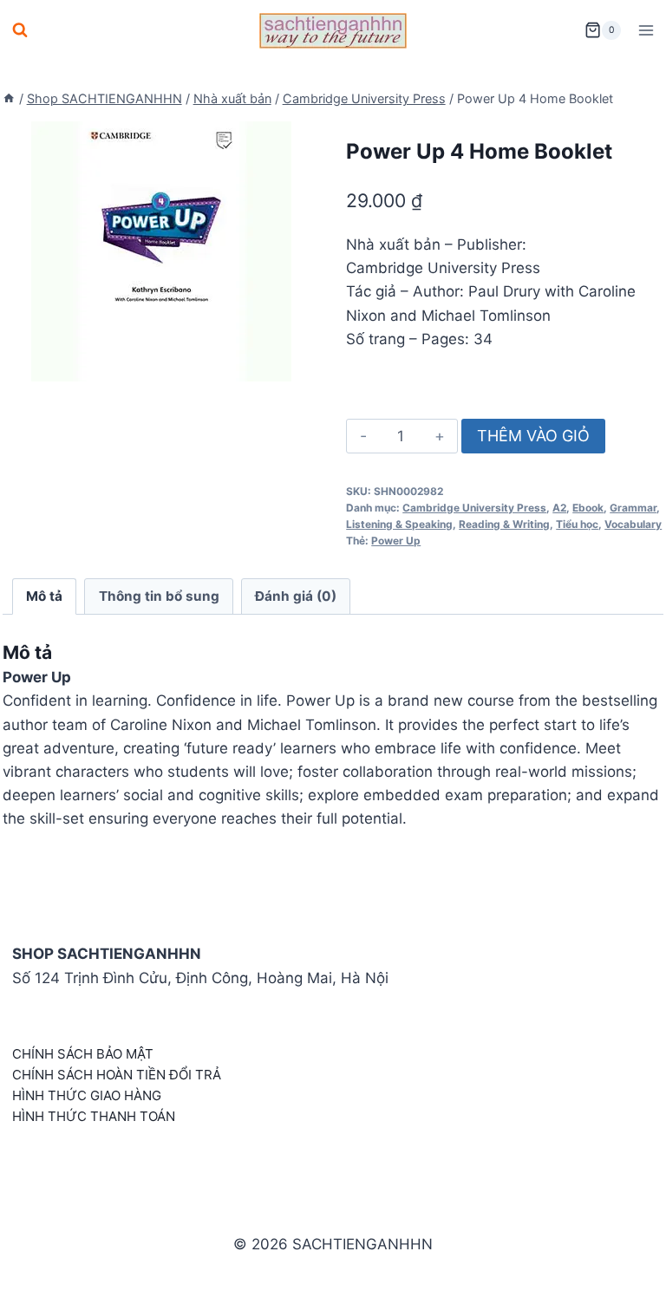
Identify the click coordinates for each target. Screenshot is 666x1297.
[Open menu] (646, 29)
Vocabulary (633, 524)
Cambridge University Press (474, 507)
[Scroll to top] (625, 1264)
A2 (559, 507)
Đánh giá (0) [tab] (295, 596)
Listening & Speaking (399, 524)
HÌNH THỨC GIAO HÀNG (86, 1095)
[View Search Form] (20, 30)
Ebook (588, 507)
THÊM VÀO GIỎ (533, 436)
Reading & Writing (504, 524)
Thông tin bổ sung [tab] (159, 596)
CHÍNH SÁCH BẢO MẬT (82, 1054)
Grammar (633, 507)
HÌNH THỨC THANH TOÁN (93, 1116)
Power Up (396, 540)
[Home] (9, 98)
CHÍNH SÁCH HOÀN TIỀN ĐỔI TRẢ (116, 1074)
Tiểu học (577, 524)
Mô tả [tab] (44, 596)
